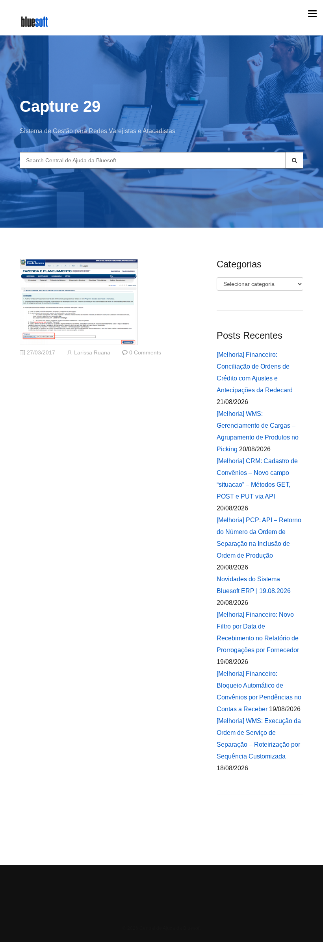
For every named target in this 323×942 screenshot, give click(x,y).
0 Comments (145, 353)
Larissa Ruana (92, 353)
